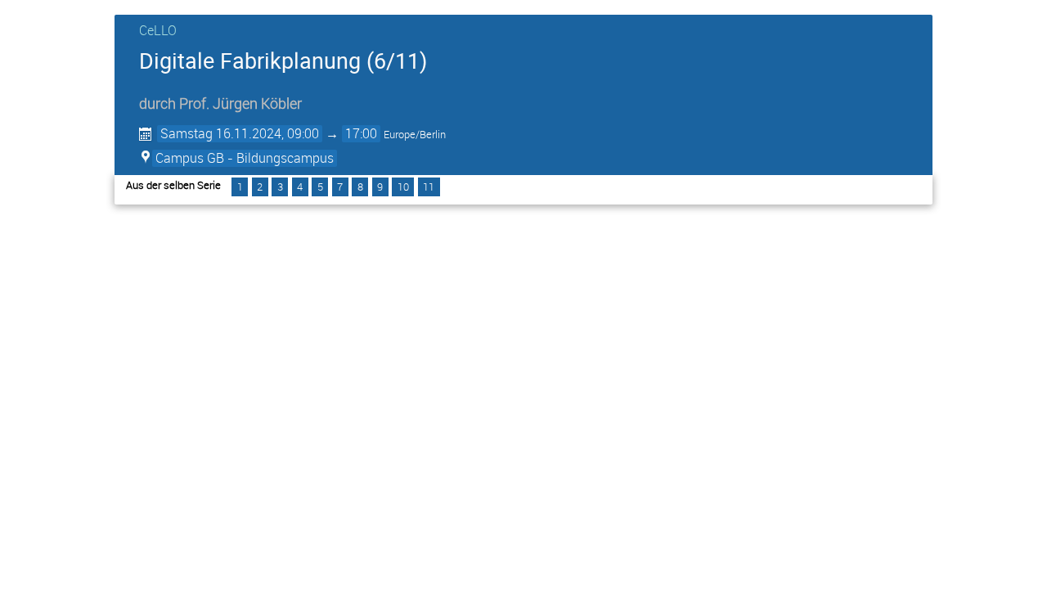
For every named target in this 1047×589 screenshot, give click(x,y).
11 (428, 186)
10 (403, 186)
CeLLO (158, 30)
